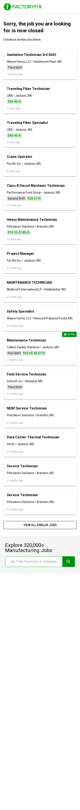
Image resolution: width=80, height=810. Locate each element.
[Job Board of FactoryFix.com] (22, 6)
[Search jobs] (68, 562)
